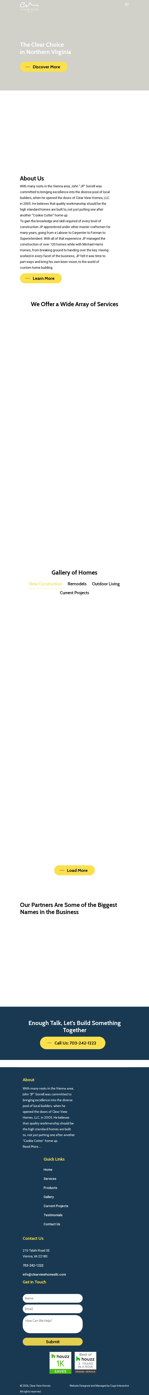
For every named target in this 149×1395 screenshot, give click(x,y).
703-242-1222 (33, 1265)
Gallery (49, 1197)
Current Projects (56, 1206)
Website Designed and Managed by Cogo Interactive (99, 1385)
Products (50, 1188)
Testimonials (53, 1215)
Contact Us (52, 1224)
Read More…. (32, 1147)
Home (48, 1169)
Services (50, 1179)
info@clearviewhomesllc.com (44, 1274)
